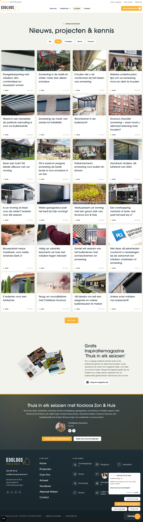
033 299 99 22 (11, 471)
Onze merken (128, 2)
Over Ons (45, 474)
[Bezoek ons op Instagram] (15, 492)
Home (43, 463)
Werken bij (138, 2)
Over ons (53, 8)
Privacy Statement (71, 516)
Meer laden (71, 320)
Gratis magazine (115, 2)
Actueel (77, 8)
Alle (50, 41)
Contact (87, 8)
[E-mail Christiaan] (70, 430)
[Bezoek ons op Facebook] (11, 492)
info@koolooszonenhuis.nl (16, 474)
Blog (58, 41)
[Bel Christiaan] (73, 430)
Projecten (91, 41)
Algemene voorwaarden (53, 516)
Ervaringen (68, 41)
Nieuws (79, 41)
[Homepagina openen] (10, 8)
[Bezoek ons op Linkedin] (7, 492)
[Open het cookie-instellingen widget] (3, 518)
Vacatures (45, 486)
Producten (64, 8)
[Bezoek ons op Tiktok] (19, 492)
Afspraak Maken (49, 491)
